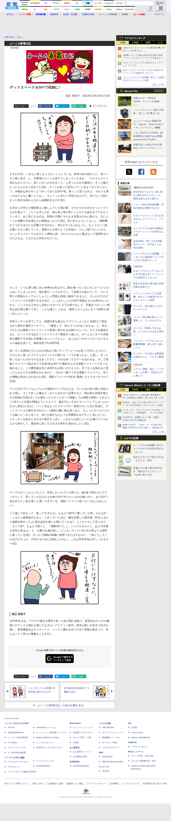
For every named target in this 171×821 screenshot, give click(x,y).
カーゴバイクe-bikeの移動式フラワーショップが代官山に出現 (148, 231)
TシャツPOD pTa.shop (142, 756)
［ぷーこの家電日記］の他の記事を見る (60, 705)
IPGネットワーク (135, 752)
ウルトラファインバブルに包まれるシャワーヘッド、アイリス (148, 219)
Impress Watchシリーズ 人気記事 (142, 385)
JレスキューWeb (109, 742)
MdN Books (107, 757)
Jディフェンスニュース (112, 732)
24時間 (135, 42)
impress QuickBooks (140, 737)
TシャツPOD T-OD (82, 737)
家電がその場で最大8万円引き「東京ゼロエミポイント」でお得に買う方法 (148, 471)
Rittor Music (75, 723)
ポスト (23, 106)
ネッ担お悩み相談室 (17, 752)
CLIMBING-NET (80, 757)
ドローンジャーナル (17, 747)
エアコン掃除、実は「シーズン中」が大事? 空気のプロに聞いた (148, 372)
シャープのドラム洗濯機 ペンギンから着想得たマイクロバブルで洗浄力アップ (148, 257)
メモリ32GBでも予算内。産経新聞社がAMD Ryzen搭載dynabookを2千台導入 (148, 136)
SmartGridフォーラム (45, 727)
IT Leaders (13, 742)
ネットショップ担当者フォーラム (51, 732)
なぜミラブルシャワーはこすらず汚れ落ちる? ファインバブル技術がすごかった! (148, 274)
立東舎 (76, 742)
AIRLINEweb (108, 727)
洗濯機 (125, 14)
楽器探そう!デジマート (83, 732)
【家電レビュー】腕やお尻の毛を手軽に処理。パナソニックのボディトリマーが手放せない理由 (143, 58)
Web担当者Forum (16, 732)
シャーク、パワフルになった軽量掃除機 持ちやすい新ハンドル (148, 344)
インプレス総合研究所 (18, 737)
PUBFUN (132, 742)
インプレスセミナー (45, 742)
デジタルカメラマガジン (19, 762)
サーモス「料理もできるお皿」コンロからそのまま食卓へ (148, 331)
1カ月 (160, 42)
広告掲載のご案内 (55, 783)
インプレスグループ (130, 783)
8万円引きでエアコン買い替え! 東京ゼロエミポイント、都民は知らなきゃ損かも (148, 195)
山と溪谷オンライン (82, 752)
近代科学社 (75, 762)
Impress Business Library (47, 737)
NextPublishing (43, 766)
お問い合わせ (38, 783)
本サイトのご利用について (16, 783)
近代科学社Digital (81, 766)
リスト (33, 106)
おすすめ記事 (131, 438)
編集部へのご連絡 (75, 783)
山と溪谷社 (75, 747)
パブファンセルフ (139, 747)
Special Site (131, 91)
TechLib (105, 771)
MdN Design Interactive (112, 762)
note (81, 106)
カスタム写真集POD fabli (143, 761)
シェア (47, 106)
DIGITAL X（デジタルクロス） (50, 747)
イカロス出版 (105, 723)
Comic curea (137, 732)
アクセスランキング (134, 38)
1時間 (122, 42)
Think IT (11, 727)
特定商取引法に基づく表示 (155, 783)
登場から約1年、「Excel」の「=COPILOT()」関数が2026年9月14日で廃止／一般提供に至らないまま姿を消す (143, 428)
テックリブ (104, 767)
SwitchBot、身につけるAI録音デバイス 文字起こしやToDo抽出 (147, 244)
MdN (101, 752)
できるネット (14, 767)
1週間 (147, 42)
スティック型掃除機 (108, 14)
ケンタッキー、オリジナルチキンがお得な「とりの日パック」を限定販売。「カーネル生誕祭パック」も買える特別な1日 (143, 413)
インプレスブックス (45, 761)
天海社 (134, 727)
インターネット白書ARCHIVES (22, 772)
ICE (129, 723)
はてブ (64, 106)
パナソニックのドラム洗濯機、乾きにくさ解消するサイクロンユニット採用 (148, 296)
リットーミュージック (83, 727)
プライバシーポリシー (96, 783)
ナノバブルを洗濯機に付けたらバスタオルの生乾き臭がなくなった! (148, 448)
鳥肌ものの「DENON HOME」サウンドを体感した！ (147, 101)
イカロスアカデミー (111, 747)
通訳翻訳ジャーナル (111, 737)
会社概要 (114, 783)
